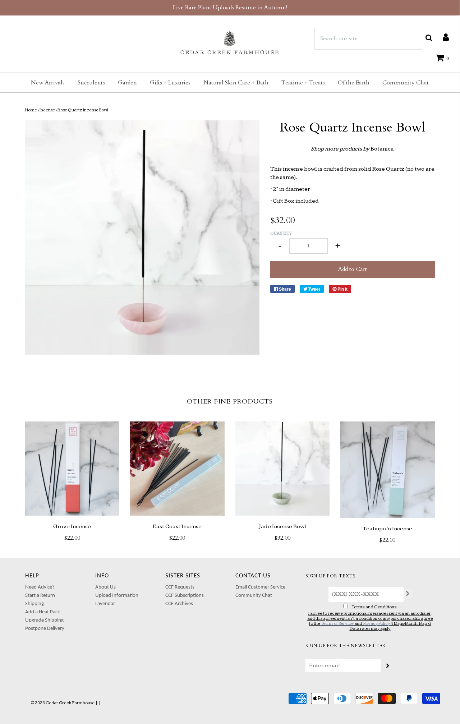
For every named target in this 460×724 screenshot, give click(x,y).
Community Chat (405, 83)
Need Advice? (40, 587)
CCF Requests (179, 587)
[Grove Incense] (72, 468)
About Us (105, 587)
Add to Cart (352, 269)
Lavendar (105, 604)
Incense (47, 110)
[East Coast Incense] (177, 468)
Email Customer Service (260, 587)
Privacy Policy (376, 623)
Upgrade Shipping (44, 620)
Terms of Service (337, 623)
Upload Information (116, 595)
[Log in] (442, 37)
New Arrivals (48, 83)
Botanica (382, 149)
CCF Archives (179, 604)
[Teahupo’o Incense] (387, 469)
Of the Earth (353, 83)
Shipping (34, 604)
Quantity (281, 233)
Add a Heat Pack (42, 612)
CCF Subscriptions (184, 595)
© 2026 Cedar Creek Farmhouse (63, 703)
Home (31, 110)
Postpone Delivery (44, 628)
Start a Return (40, 595)
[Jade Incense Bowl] (282, 468)
